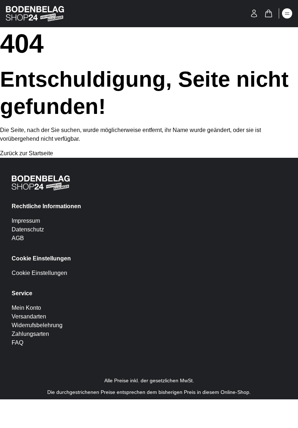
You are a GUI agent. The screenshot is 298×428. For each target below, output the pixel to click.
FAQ (17, 342)
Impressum (26, 221)
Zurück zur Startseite (26, 153)
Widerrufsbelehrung (37, 325)
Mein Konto (26, 308)
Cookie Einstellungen (39, 273)
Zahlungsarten (30, 334)
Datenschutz (28, 229)
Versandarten (29, 316)
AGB (18, 238)
